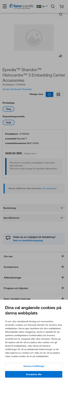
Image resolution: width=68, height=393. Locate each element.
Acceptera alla (33, 374)
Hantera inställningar (33, 366)
